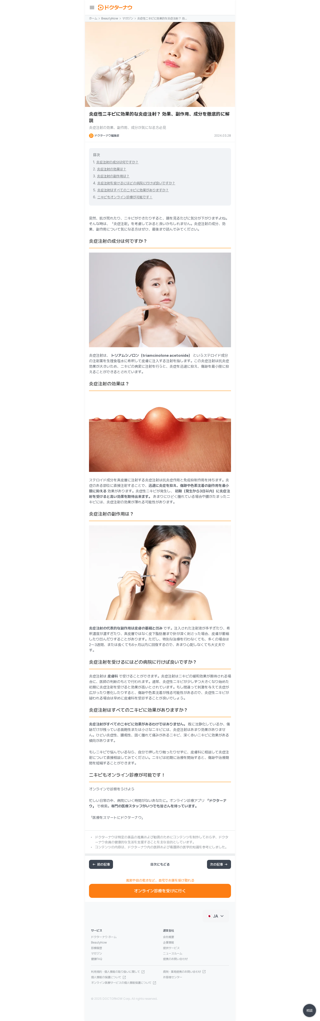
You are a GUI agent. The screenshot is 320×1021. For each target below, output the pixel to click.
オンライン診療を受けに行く (160, 890)
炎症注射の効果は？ (111, 169)
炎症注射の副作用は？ (113, 176)
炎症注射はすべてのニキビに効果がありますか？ (133, 190)
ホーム (93, 18)
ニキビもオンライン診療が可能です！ (124, 197)
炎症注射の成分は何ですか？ (117, 162)
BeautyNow (109, 18)
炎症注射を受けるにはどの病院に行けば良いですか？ (136, 183)
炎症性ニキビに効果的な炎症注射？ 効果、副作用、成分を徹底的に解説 (161, 19)
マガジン (127, 18)
